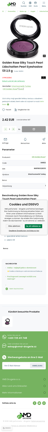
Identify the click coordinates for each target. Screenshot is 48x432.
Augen (33, 11)
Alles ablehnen (14, 226)
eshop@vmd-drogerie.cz (22, 346)
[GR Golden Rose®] (43, 82)
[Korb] (36, 4)
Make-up (23, 11)
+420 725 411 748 (17, 338)
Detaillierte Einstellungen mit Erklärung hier (24, 231)
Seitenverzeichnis (38, 421)
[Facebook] (34, 403)
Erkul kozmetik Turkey (21, 86)
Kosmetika (12, 11)
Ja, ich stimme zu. (33, 226)
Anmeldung (37, 366)
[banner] (11, 4)
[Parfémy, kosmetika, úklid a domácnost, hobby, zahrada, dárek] (3, 11)
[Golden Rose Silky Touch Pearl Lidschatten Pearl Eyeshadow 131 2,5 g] (7, 321)
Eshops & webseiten (19, 426)
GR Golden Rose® (10, 89)
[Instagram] (44, 403)
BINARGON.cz (32, 426)
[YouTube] (39, 403)
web (21, 89)
